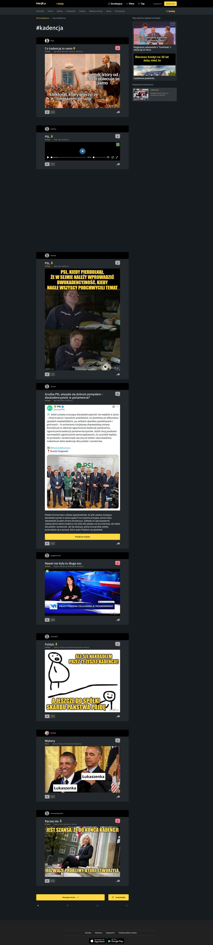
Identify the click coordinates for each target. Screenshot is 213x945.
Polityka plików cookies (128, 933)
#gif (55, 51)
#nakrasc (86, 647)
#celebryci (72, 51)
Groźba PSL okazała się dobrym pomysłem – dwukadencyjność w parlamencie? (74, 396)
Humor (50, 11)
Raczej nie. (52, 821)
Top (142, 3)
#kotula (74, 824)
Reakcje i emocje (96, 11)
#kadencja (79, 51)
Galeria (59, 11)
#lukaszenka (70, 744)
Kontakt (88, 933)
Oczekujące (116, 3)
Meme (47, 744)
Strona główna (42, 18)
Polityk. (50, 644)
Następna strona (69, 897)
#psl (59, 140)
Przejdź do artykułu (82, 537)
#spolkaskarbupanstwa (75, 647)
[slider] (69, 157)
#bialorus (62, 744)
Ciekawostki (71, 11)
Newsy (108, 11)
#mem (59, 51)
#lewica (56, 824)
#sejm (56, 140)
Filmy (131, 3)
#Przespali (80, 566)
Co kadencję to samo (59, 48)
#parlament (61, 400)
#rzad (61, 824)
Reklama (98, 933)
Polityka (82, 11)
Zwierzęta (40, 11)
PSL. (48, 136)
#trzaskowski (72, 566)
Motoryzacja (120, 11)
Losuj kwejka (120, 897)
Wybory (50, 740)
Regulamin (110, 933)
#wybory (57, 566)
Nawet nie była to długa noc (63, 563)
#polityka (65, 51)
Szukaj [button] (172, 11)
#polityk (56, 647)
